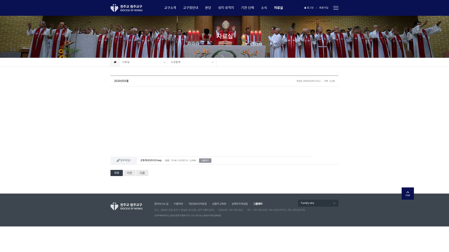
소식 (264, 8)
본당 (208, 8)
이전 (129, 173)
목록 (116, 173)
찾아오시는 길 (161, 203)
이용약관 (178, 203)
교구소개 (170, 8)
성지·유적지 (226, 8)
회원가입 (323, 7)
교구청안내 (190, 8)
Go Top (408, 193)
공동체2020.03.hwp (151, 160)
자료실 (278, 8)
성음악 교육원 (219, 203)
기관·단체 (247, 8)
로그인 (310, 7)
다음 (142, 173)
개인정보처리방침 (197, 203)
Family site (307, 203)
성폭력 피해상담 (240, 203)
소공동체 (175, 62)
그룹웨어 (257, 203)
